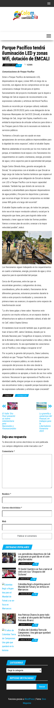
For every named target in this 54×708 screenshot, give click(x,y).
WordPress (29, 699)
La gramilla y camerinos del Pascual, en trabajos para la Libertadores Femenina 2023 (45, 422)
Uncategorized (21, 395)
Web (4, 521)
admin (29, 65)
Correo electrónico (12, 507)
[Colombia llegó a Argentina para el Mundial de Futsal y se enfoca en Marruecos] (9, 596)
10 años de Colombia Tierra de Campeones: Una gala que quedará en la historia (34, 632)
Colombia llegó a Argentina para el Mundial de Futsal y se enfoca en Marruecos (34, 587)
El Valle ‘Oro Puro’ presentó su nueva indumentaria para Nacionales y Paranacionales (9, 421)
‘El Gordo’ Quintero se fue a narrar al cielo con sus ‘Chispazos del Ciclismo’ (35, 572)
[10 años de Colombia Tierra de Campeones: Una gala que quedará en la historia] (9, 640)
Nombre (6, 494)
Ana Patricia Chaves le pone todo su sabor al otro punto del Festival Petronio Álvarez (34, 617)
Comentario (8, 451)
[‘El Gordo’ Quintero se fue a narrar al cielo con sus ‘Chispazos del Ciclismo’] (9, 572)
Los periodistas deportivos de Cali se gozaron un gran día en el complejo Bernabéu (34, 556)
